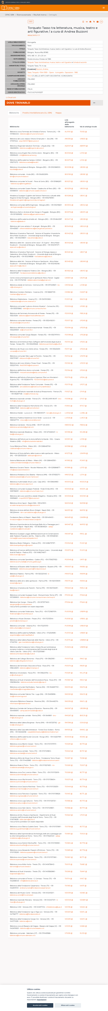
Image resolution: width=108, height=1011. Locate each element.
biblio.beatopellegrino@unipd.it (21, 545)
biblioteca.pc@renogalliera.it (21, 184)
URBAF (83, 633)
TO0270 (69, 779)
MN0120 (69, 475)
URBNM (84, 640)
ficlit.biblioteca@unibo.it (43, 256)
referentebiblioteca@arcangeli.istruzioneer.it (36, 228)
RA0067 (69, 708)
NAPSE (83, 510)
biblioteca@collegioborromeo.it (21, 661)
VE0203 (69, 912)
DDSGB (84, 723)
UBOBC (84, 174)
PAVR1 (83, 666)
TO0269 (69, 772)
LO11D (83, 468)
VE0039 (69, 893)
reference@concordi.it (18, 739)
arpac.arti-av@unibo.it (18, 247)
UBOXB (84, 219)
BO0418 (69, 226)
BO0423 (69, 233)
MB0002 (69, 425)
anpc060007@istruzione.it (29, 141)
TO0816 (69, 834)
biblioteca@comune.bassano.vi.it (32, 928)
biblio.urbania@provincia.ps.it (20, 628)
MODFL (84, 489)
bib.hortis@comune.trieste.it (20, 867)
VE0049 (69, 900)
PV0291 (69, 673)
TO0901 (69, 857)
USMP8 (84, 453)
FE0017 (69, 320)
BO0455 (69, 261)
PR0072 (69, 574)
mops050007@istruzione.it (29, 498)
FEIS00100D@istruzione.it (44, 380)
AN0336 (69, 139)
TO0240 (69, 751)
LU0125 (68, 418)
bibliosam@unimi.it (35, 456)
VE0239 (69, 919)
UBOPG (84, 212)
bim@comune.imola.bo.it (19, 177)
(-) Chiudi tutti (11, 97)
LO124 (83, 160)
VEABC (83, 893)
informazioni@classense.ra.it (20, 703)
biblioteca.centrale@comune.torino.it (23, 753)
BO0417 (69, 219)
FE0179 (68, 384)
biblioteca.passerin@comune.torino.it (33, 852)
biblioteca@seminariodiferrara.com (32, 316)
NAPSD (84, 524)
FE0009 (69, 313)
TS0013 (68, 864)
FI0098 (68, 399)
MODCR (84, 482)
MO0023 (69, 489)
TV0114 (68, 879)
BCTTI (83, 857)
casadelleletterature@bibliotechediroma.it (43, 732)
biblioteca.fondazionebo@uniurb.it (22, 654)
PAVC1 (83, 659)
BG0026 (69, 153)
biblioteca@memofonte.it (29, 408)
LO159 (83, 439)
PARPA (83, 574)
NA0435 (69, 517)
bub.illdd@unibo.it (16, 169)
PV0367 (69, 680)
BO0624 (69, 271)
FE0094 (69, 328)
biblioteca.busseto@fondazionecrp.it (32, 569)
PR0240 (69, 588)
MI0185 (68, 432)
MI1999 (68, 468)
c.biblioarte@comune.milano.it (21, 448)
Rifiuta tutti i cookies (68, 1005)
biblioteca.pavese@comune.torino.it (23, 859)
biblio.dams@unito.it (27, 819)
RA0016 (69, 687)
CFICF (83, 399)
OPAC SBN (9, 15)
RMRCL (84, 730)
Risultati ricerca (39, 15)
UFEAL (83, 377)
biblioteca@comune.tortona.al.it (32, 134)
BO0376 (69, 212)
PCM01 (83, 460)
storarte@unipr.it (16, 583)
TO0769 (69, 827)
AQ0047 (69, 146)
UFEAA (83, 349)
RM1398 (69, 723)
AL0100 (69, 132)
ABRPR (84, 146)
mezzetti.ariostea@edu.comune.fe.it (33, 372)
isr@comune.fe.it (26, 330)
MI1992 (68, 460)
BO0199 (69, 174)
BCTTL (83, 794)
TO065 (83, 758)
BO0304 (69, 205)
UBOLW (84, 226)
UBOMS (84, 261)
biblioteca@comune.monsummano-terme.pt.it (37, 597)
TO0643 (69, 815)
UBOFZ (84, 271)
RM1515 (68, 730)
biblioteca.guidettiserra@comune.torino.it (25, 829)
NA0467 (69, 524)
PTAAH (83, 602)
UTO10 (83, 815)
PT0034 (69, 595)
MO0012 (69, 482)
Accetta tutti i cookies (40, 1005)
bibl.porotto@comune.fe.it (29, 358)
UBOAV (84, 243)
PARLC (83, 588)
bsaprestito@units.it (17, 874)
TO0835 (69, 850)
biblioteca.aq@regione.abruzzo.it (32, 148)
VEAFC (83, 919)
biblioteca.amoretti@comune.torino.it (23, 782)
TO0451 (68, 794)
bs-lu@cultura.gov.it (54, 413)
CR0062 (69, 285)
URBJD (83, 139)
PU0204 (69, 647)
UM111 (83, 560)
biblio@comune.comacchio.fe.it (34, 308)
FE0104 (69, 342)
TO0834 (69, 843)
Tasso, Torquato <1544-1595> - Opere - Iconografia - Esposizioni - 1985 (52, 72)
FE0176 (68, 377)
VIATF (83, 886)
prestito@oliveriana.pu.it (19, 621)
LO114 (83, 475)
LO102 (83, 153)
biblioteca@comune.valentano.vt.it (22, 935)
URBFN (84, 611)
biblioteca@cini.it (26, 921)
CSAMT (83, 292)
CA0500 (69, 278)
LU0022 (69, 413)
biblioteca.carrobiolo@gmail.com (22, 427)
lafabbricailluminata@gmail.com (39, 280)
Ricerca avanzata (24, 15)
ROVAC (83, 737)
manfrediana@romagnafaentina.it (22, 689)
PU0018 (69, 611)
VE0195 (68, 907)
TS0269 (68, 871)
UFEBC (83, 306)
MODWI (84, 496)
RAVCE (83, 694)
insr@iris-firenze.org (31, 394)
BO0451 (69, 252)
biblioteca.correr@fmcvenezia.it (21, 895)
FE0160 (68, 363)
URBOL (84, 619)
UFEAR (83, 320)
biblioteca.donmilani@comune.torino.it (24, 775)
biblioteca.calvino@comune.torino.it (23, 810)
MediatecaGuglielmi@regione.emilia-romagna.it (27, 200)
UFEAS (83, 370)
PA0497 (69, 534)
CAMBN (84, 517)
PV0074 (69, 666)
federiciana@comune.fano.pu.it (21, 614)
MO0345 (69, 496)
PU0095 (69, 626)
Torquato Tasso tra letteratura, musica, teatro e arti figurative (49, 62)
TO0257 (69, 758)
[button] (86, 22)
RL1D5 (83, 933)
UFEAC (83, 342)
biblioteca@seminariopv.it (29, 668)
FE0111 (68, 349)
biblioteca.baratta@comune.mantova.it (24, 477)
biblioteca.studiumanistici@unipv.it (33, 682)
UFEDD (84, 363)
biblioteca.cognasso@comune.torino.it (24, 796)
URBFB (84, 647)
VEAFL (83, 912)
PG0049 (69, 560)
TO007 (83, 765)
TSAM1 (83, 871)
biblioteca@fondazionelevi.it (30, 914)
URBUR (84, 626)
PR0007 (69, 567)
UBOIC (83, 196)
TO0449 (69, 787)
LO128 (83, 285)
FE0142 (68, 356)
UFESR (83, 328)
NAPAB (84, 503)
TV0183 (68, 886)
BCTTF (83, 772)
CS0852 (69, 292)
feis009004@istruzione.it (29, 365)
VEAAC (83, 907)
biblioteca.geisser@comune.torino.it (23, 746)
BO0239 (69, 188)
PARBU (84, 567)
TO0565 (68, 801)
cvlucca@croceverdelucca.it (30, 420)
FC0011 (68, 299)
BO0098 (69, 167)
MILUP (83, 673)
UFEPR (83, 356)
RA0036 (69, 701)
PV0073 (69, 659)
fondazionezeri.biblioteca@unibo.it (33, 273)
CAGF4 (83, 278)
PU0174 (69, 640)
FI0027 (68, 392)
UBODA (84, 188)
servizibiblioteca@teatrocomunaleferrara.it (35, 387)
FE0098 (69, 335)
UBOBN (84, 708)
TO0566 (68, 808)
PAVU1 (83, 680)
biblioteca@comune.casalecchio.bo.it (33, 191)
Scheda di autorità (79, 62)
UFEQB (84, 335)
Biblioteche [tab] (14, 113)
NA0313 (69, 510)
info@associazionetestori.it (20, 470)
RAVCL (83, 701)
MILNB (83, 432)
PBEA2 (83, 425)
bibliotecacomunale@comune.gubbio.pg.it (25, 562)
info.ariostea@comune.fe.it (20, 323)
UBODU (84, 233)
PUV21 (83, 543)
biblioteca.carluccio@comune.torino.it (23, 803)
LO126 (83, 446)
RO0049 (69, 737)
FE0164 (68, 370)
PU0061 (69, 619)
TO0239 (69, 744)
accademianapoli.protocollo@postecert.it (25, 505)
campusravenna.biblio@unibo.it (31, 711)
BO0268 (69, 196)
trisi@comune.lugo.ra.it (18, 696)
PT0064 (69, 602)
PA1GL (83, 534)
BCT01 (83, 751)
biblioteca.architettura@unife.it (50, 344)
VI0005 (68, 926)
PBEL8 (83, 313)
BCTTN (83, 850)
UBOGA (84, 205)
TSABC (83, 864)
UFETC (83, 384)
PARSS (83, 581)
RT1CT (83, 406)
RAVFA (83, 687)
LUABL (83, 413)
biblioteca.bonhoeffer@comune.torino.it (24, 845)
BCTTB (83, 787)
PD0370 (69, 550)
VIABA (83, 926)
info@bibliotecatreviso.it (29, 881)
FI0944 (68, 406)
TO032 (83, 132)
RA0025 (69, 694)
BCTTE (83, 744)
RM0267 (69, 715)
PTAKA (83, 595)
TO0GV (83, 834)
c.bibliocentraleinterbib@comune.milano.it (25, 463)
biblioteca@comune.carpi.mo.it (21, 484)
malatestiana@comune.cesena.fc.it (23, 301)
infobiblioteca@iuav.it (54, 907)
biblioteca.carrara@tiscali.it (28, 162)
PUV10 (83, 550)
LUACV (83, 418)
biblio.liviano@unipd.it (18, 555)
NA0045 (69, 503)
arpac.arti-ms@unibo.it (18, 266)
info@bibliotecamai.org (28, 155)
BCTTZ (83, 827)
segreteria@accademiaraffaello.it (22, 635)
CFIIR (83, 392)
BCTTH (83, 808)
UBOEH (84, 181)
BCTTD (83, 801)
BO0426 (69, 243)
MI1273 (68, 453)
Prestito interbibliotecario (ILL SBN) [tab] (37, 113)
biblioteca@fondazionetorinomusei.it (45, 760)
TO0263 (69, 765)
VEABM (84, 900)
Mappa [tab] (58, 113)
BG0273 (69, 160)
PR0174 (69, 581)
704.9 (29, 76)
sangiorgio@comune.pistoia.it (21, 604)
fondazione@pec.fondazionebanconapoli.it (25, 520)
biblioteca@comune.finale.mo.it (31, 491)
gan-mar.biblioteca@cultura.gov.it (31, 642)
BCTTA (83, 779)
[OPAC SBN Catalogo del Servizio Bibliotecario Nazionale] (4, 7)
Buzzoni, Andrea (42, 69)
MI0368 (69, 446)
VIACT (83, 879)
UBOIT (83, 252)
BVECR (83, 715)
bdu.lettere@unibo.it (35, 238)
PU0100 (69, 633)
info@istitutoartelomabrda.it (32, 441)
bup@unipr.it (14, 590)
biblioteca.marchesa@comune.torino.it (24, 789)
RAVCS (83, 299)
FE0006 (69, 306)
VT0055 (68, 933)
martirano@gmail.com (18, 294)
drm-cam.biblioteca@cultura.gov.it (33, 512)
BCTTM (83, 843)
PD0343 (69, 543)
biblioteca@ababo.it (18, 221)
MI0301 (68, 439)
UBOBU (84, 167)
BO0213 (69, 181)
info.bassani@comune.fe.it (19, 337)
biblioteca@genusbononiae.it (34, 214)
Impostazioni (41, 999)
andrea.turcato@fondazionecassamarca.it (35, 888)
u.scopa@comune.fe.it (18, 351)
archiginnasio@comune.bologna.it (23, 207)
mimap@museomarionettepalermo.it (24, 538)
